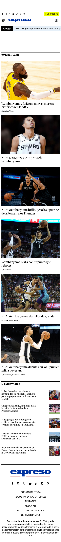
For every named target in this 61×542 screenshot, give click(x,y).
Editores (30, 501)
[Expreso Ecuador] (30, 475)
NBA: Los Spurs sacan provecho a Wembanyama (23, 159)
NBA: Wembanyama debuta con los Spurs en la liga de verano (30, 368)
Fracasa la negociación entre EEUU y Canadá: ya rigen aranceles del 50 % (16, 436)
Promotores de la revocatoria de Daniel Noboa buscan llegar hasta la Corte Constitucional (18, 450)
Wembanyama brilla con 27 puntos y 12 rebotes (26, 263)
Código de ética (30, 492)
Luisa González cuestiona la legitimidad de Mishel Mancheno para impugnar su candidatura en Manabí (18, 395)
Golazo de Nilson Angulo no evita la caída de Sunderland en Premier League (18, 408)
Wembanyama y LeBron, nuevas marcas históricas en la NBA (27, 105)
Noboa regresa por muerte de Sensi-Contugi (38, 28)
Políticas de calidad (30, 510)
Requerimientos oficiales (30, 496)
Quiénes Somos (30, 515)
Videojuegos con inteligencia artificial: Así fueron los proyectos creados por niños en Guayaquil (18, 422)
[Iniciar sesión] (56, 20)
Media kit (30, 506)
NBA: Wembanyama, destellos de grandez (28, 316)
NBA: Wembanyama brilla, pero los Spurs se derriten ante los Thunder (30, 211)
